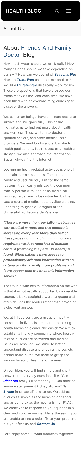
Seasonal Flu (64, 74)
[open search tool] (57, 11)
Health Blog (23, 11)
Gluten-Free (27, 85)
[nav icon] (68, 11)
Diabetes (10, 381)
